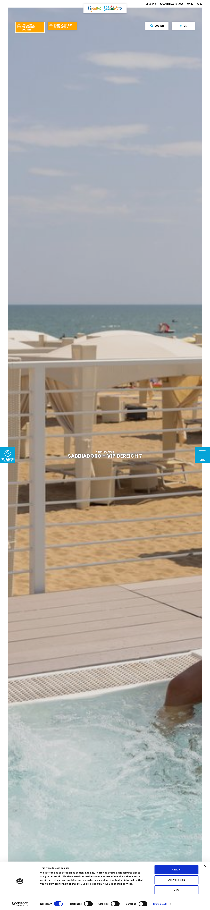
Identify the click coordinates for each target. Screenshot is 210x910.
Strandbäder (105, 452)
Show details (160, 904)
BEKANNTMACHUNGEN (171, 3)
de (185, 25)
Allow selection (176, 879)
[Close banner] (205, 866)
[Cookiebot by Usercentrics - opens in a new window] (19, 904)
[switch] (88, 903)
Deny (176, 889)
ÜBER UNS (151, 3)
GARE (190, 3)
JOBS (199, 3)
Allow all (176, 869)
